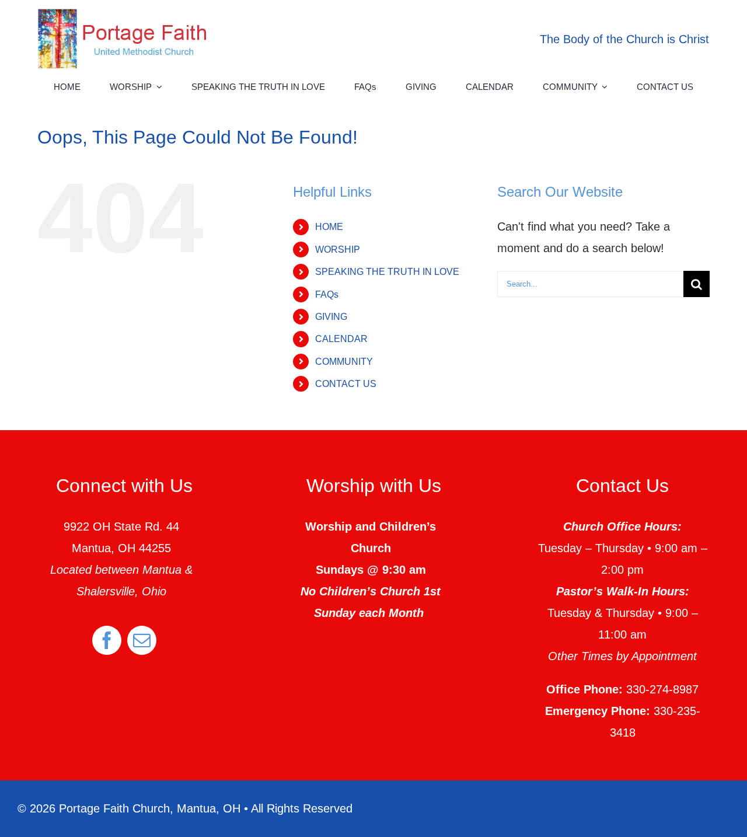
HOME (329, 227)
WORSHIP (337, 249)
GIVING (331, 317)
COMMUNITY (344, 362)
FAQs (326, 294)
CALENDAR (341, 339)
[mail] (141, 640)
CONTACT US (345, 384)
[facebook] (106, 640)
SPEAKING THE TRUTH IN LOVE (387, 272)
